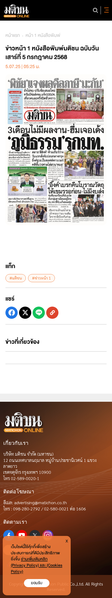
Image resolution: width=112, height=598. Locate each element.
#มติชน (16, 277)
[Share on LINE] (39, 313)
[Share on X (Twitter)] (25, 313)
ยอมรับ (36, 583)
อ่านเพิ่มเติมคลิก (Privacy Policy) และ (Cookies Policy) (36, 565)
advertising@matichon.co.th (40, 502)
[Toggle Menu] (105, 10)
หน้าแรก (12, 35)
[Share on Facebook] (11, 313)
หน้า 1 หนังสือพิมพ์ (43, 35)
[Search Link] (95, 10)
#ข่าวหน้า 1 (41, 277)
